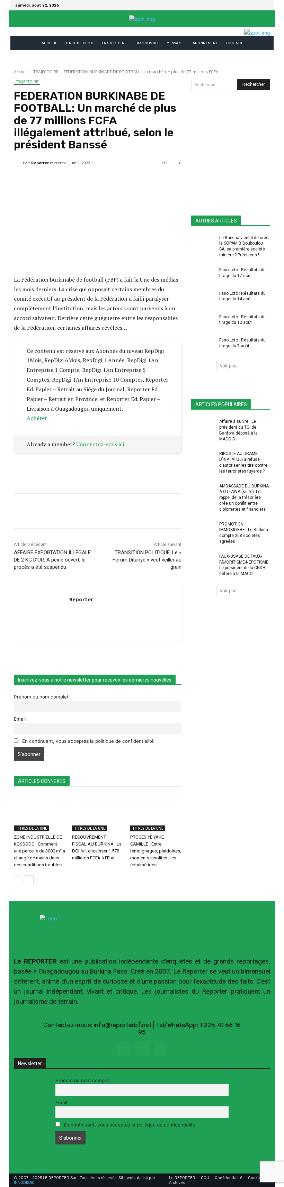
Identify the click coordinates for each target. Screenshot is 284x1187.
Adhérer (37, 418)
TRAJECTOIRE (45, 72)
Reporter (40, 162)
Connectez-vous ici (100, 444)
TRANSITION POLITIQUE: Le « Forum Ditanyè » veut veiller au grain (147, 559)
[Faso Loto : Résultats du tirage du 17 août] (203, 275)
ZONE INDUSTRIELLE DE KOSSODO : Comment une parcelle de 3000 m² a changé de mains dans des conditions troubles (39, 850)
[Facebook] (256, 5)
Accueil (21, 72)
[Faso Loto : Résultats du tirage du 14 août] (203, 299)
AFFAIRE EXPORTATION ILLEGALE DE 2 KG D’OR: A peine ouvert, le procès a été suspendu (52, 559)
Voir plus (228, 366)
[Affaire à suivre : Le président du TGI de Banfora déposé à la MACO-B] (203, 427)
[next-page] (29, 879)
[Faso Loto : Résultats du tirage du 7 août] (203, 345)
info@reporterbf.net (123, 1025)
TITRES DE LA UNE (31, 828)
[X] (264, 5)
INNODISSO (24, 1182)
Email (20, 719)
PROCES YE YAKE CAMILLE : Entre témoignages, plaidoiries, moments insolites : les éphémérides (155, 850)
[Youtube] (160, 1049)
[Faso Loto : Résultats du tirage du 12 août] (203, 322)
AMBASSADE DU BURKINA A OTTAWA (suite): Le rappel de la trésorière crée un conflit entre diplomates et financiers (244, 498)
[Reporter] (18, 162)
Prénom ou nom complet (41, 697)
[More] (179, 181)
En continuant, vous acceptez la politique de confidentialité (87, 741)
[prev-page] (18, 879)
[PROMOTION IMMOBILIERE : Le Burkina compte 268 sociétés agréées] (203, 529)
